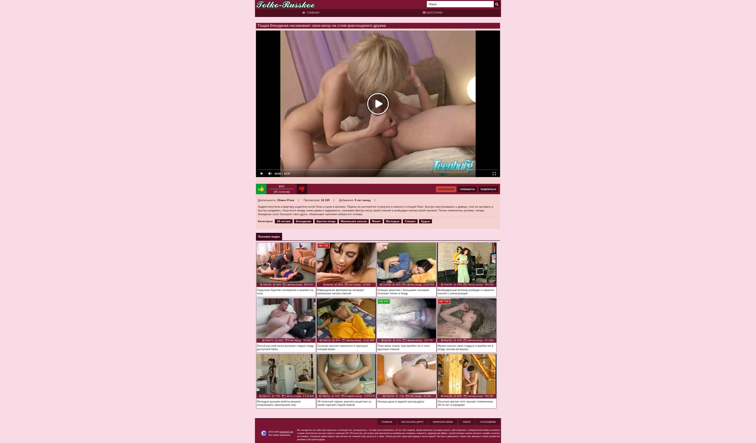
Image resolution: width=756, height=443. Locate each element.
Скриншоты (467, 189)
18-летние (284, 221)
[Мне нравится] (261, 189)
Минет (376, 221)
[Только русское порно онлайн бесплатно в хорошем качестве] (285, 4)
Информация (446, 189)
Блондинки (303, 221)
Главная (312, 12)
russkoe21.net (286, 432)
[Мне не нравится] (302, 189)
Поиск (467, 422)
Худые (425, 221)
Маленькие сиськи (354, 221)
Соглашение (488, 422)
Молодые (392, 221)
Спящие (410, 221)
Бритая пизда (326, 221)
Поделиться (488, 189)
